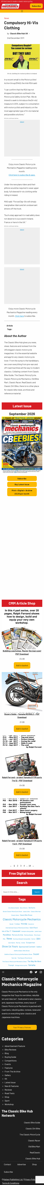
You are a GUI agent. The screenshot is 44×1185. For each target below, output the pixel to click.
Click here (19, 316)
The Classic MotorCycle (24, 958)
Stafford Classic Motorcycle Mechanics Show (18, 954)
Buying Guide (10, 1057)
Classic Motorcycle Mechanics (22, 919)
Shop (7, 1097)
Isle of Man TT (6, 931)
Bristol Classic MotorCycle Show (12, 911)
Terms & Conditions (10, 1183)
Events (8, 1064)
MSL (4, 939)
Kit (6, 1078)
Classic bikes (15, 915)
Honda (24, 923)
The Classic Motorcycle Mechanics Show (14, 961)
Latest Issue (38, 931)
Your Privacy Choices (22, 1027)
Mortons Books (28, 935)
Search (37, 892)
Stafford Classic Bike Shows (22, 950)
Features (9, 1068)
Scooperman (30, 943)
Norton (33, 939)
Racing (18, 942)
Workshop (9, 1104)
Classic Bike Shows (26, 915)
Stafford (39, 947)
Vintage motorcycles (21, 965)
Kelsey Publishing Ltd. (13, 1179)
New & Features (12, 1086)
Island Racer (34, 928)
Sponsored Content (27, 946)
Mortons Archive (17, 935)
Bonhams (32, 908)
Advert (22, 122)
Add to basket (22, 665)
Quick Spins (11, 942)
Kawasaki (16, 931)
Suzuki (36, 954)
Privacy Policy (30, 1179)
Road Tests (9, 1093)
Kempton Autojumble (27, 931)
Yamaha (31, 965)
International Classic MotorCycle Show (17, 928)
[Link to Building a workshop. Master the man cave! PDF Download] (22, 629)
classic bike (26, 911)
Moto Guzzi (37, 935)
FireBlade (17, 924)
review (23, 942)
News (6, 18)
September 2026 (22, 414)
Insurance (31, 924)
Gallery (8, 1075)
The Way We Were (34, 961)
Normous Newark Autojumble (21, 939)
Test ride (13, 958)
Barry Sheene (24, 908)
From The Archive (12, 1071)
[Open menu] (22, 11)
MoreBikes (7, 935)
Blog (7, 1053)
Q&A (38, 938)
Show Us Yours (10, 946)
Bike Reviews (10, 1049)
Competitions (10, 1060)
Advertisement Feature (15, 1046)
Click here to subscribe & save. (22, 175)
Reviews (8, 1089)
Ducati (11, 924)
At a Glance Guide (13, 908)
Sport (7, 1100)
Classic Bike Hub (36, 911)
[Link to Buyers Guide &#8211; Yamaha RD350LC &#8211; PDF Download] (22, 692)
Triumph (11, 965)
